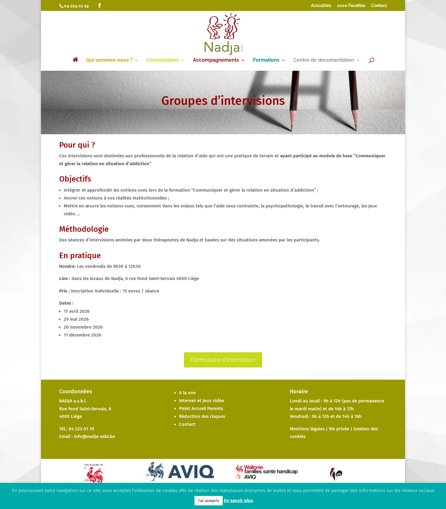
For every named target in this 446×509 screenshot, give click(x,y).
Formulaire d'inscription (223, 360)
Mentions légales (307, 429)
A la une (187, 392)
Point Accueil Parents (201, 408)
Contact (379, 5)
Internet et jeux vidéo (201, 400)
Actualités (321, 5)
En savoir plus (238, 500)
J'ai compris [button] (208, 500)
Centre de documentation (323, 60)
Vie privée (339, 429)
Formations (266, 60)
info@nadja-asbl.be (94, 436)
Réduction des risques (202, 416)
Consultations (163, 60)
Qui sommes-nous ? (109, 60)
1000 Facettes (351, 5)
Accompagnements (216, 60)
